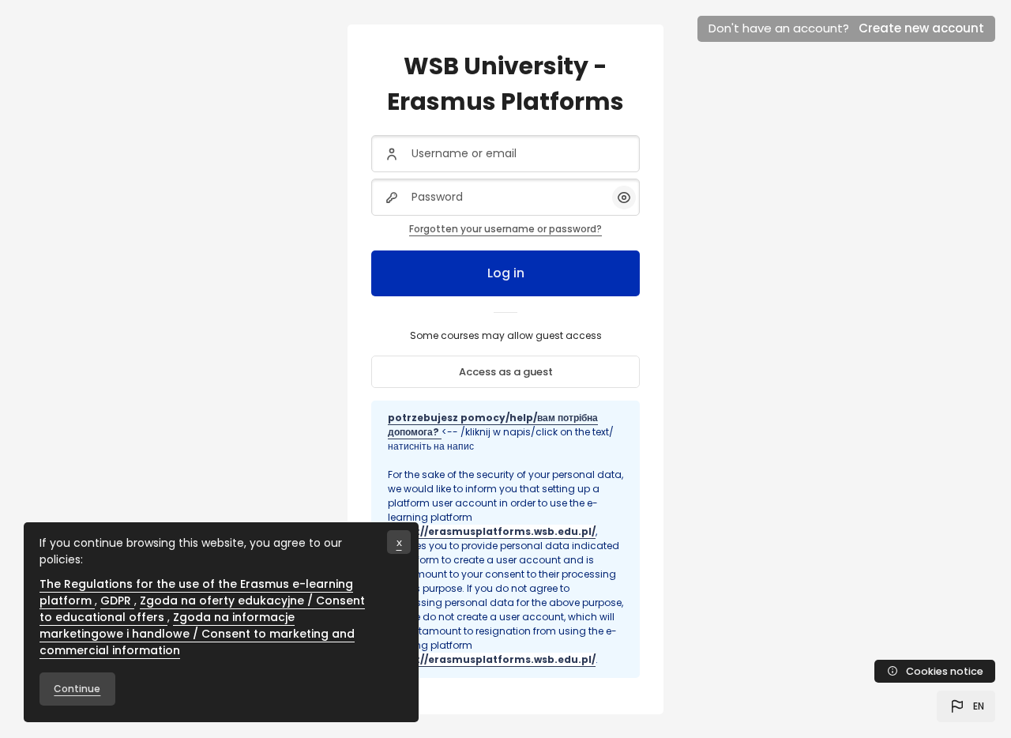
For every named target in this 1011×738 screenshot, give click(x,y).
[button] (966, 706)
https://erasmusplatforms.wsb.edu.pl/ (492, 531)
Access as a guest (506, 371)
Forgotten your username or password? (505, 228)
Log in (505, 273)
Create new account (921, 28)
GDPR (117, 600)
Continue (77, 688)
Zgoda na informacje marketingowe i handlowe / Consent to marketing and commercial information (197, 633)
